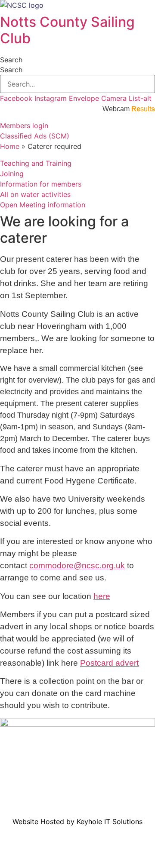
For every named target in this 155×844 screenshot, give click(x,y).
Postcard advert (109, 662)
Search (11, 59)
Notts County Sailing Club (67, 30)
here (101, 596)
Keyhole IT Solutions (110, 821)
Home (9, 146)
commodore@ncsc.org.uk (77, 565)
